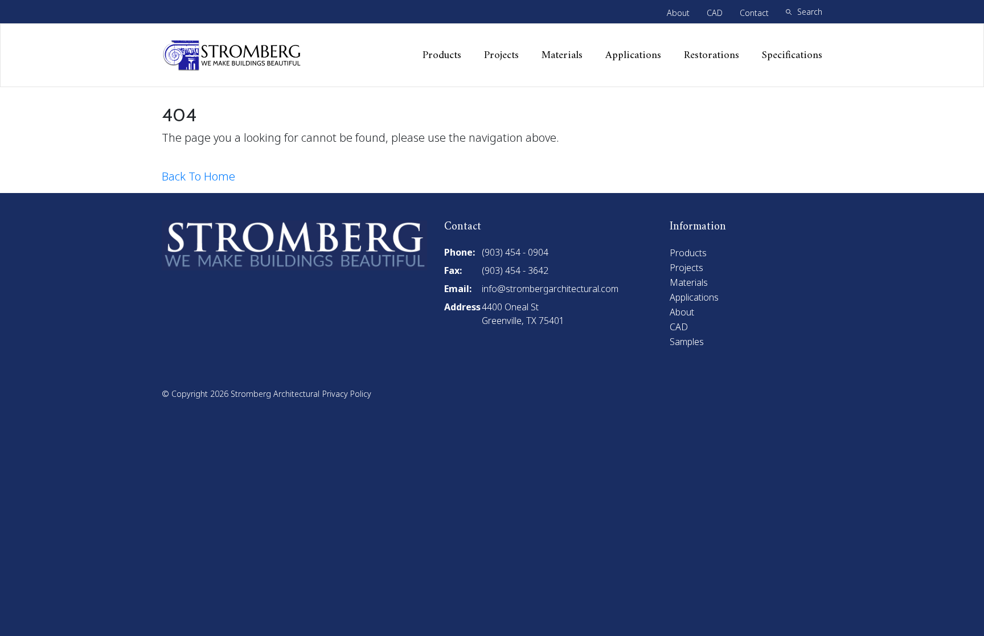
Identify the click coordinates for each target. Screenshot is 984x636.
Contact (754, 12)
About (678, 12)
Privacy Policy (346, 393)
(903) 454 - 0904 (515, 252)
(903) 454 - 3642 (515, 270)
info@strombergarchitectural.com (550, 288)
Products (442, 55)
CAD (715, 12)
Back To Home (198, 176)
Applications (633, 55)
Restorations (711, 55)
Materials (562, 55)
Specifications (792, 55)
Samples (687, 341)
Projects (501, 55)
